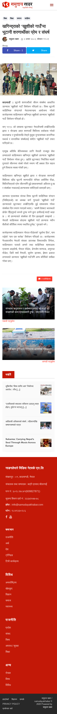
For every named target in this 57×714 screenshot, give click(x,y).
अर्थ (7, 543)
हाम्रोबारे (6, 699)
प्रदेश (8, 627)
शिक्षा (12, 18)
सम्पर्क (22, 699)
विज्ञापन (14, 699)
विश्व (5, 18)
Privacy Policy (11, 704)
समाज (19, 18)
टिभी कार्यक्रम (12, 561)
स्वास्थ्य (9, 606)
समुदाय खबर (14, 39)
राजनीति (9, 537)
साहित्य (27, 18)
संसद (8, 633)
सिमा (8, 639)
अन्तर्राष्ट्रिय (11, 582)
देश (7, 549)
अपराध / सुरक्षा (12, 645)
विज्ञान (8, 594)
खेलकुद (9, 588)
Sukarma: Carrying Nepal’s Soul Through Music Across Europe (21, 442)
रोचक (8, 673)
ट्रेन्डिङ (9, 555)
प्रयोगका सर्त (7, 708)
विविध (8, 685)
